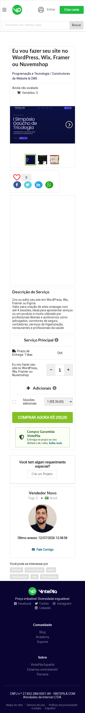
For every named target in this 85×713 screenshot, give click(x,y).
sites (51, 570)
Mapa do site (14, 705)
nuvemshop (34, 570)
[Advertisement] (42, 240)
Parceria (42, 674)
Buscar (76, 25)
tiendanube (19, 577)
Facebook (24, 603)
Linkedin (45, 608)
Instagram (64, 603)
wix (34, 577)
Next (69, 124)
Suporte (42, 642)
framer (16, 570)
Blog (42, 632)
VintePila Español (42, 664)
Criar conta (71, 9)
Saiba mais (55, 443)
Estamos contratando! (42, 669)
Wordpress (49, 577)
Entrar (51, 9)
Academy (42, 637)
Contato (36, 708)
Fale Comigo (44, 549)
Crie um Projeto (42, 474)
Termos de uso (35, 705)
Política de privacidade (63, 705)
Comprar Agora (42, 417)
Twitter (44, 603)
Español (50, 708)
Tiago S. (33, 498)
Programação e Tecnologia (30, 73)
